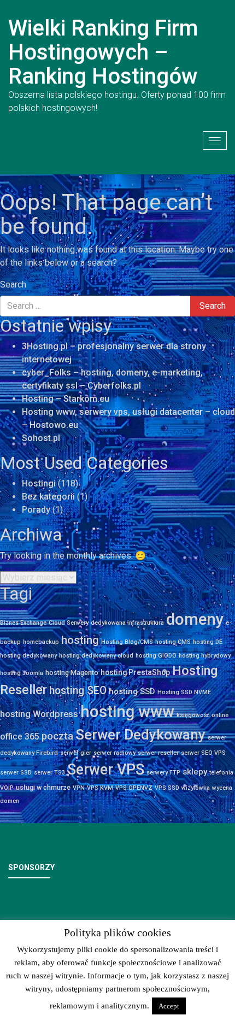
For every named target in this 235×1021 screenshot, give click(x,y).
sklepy (195, 772)
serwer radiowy (114, 752)
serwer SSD (16, 772)
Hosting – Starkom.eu (65, 399)
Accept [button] (168, 1006)
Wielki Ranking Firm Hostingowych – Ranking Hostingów (103, 52)
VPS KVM (100, 787)
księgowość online (202, 715)
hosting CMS (173, 642)
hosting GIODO (156, 655)
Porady (36, 509)
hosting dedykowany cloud (96, 655)
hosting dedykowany (28, 655)
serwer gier (75, 752)
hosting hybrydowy (205, 655)
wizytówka (195, 787)
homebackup (41, 642)
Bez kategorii (48, 496)
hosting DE (207, 642)
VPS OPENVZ (133, 787)
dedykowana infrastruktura (127, 622)
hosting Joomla (21, 673)
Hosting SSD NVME (184, 692)
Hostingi (39, 483)
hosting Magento (71, 672)
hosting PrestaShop (135, 672)
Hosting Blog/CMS (127, 642)
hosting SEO (78, 690)
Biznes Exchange (23, 622)
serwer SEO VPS (203, 752)
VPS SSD (167, 787)
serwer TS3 (49, 772)
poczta (57, 736)
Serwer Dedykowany (140, 734)
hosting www (127, 711)
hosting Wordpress (39, 714)
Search (13, 284)
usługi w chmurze (43, 787)
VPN (79, 787)
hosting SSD (132, 691)
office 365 (19, 736)
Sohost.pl (41, 438)
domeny (195, 619)
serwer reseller (158, 752)
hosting (80, 640)
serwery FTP (163, 772)
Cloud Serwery (69, 622)
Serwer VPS (105, 769)
